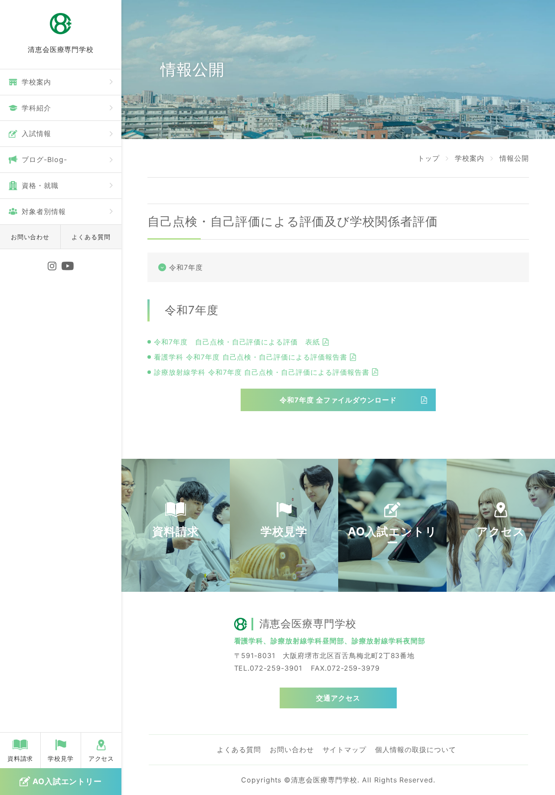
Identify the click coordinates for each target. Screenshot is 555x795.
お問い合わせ (30, 236)
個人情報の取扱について (415, 749)
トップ (429, 158)
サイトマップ (345, 749)
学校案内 (469, 158)
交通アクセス (338, 698)
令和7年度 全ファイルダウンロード (338, 400)
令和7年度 (186, 267)
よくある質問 (91, 236)
